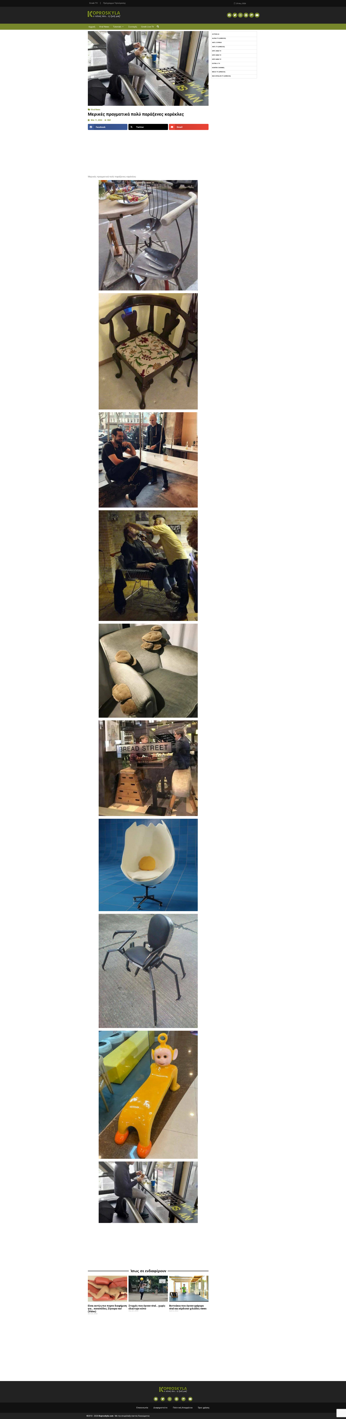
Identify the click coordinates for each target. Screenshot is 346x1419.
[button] (158, 27)
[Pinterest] (246, 15)
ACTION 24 (215, 34)
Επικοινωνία (142, 1407)
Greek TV (93, 3)
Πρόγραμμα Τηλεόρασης (114, 3)
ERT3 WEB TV (216, 59)
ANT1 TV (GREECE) (218, 46)
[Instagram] (240, 15)
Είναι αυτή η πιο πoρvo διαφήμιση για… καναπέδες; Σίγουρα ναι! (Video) (107, 1308)
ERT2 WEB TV (216, 55)
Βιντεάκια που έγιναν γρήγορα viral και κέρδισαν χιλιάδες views (188, 1307)
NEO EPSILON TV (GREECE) (221, 76)
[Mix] (251, 15)
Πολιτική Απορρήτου (183, 1407)
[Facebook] (229, 15)
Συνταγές (132, 26)
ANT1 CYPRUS (217, 42)
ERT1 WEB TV (216, 51)
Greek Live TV (147, 26)
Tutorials (117, 26)
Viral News (104, 26)
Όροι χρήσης (203, 1407)
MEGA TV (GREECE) (218, 72)
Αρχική (92, 26)
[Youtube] (257, 15)
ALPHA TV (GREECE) (219, 38)
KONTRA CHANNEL (218, 67)
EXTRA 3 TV (216, 63)
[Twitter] (234, 15)
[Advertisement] (148, 152)
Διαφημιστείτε (160, 1407)
